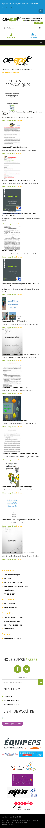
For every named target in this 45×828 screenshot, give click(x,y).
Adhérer (38, 23)
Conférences (9, 590)
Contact (14, 820)
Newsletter (22, 677)
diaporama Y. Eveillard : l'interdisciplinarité (18, 553)
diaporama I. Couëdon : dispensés (14, 420)
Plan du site (5, 820)
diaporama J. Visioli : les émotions (14, 147)
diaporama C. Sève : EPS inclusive (14, 321)
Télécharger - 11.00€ (12, 723)
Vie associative (9, 604)
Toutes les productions (13, 617)
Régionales (5, 69)
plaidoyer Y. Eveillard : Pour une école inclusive (19, 453)
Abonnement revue (12, 704)
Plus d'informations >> (13, 8)
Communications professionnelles (17, 586)
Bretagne (15, 69)
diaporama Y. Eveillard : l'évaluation (15, 387)
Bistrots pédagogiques (13, 583)
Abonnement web (11, 700)
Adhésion (8, 696)
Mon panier (33, 36)
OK (41, 11)
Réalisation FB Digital (8, 824)
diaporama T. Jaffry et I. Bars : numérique (17, 486)
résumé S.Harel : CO (9, 251)
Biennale (7, 579)
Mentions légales (24, 820)
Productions (26, 69)
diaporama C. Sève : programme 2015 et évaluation (21, 520)
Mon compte (11, 37)
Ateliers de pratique (12, 575)
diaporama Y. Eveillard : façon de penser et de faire (21, 354)
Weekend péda (9, 594)
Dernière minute (10, 608)
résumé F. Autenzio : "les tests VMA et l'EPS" (18, 180)
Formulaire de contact (13, 639)
